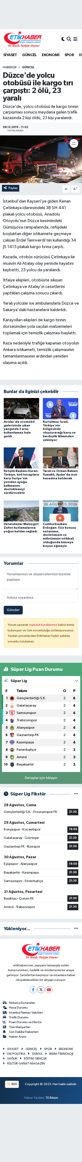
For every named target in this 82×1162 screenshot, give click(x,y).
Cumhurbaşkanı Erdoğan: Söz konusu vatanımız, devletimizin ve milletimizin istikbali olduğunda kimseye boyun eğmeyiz (59, 535)
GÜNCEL (29, 55)
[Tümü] (76, 929)
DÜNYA (37, 1053)
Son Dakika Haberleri (23, 1032)
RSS (14, 1084)
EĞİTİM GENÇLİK (35, 1058)
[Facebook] (33, 989)
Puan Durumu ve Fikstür (25, 1022)
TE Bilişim (51, 1097)
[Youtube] (48, 989)
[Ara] (69, 39)
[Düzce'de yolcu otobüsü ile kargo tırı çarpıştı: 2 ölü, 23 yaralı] (41, 159)
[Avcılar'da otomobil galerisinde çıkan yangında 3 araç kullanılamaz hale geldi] (21, 408)
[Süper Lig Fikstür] (76, 794)
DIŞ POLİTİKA (16, 1053)
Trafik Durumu (18, 1017)
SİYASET (10, 55)
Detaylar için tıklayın (41, 778)
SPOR (69, 55)
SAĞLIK (12, 1058)
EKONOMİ (50, 55)
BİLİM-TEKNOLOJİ (61, 1053)
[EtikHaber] (23, 39)
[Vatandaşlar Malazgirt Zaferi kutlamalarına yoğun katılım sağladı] (21, 511)
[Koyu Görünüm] (63, 39)
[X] (41, 989)
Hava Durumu (18, 1007)
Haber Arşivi (17, 1036)
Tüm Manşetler (19, 1027)
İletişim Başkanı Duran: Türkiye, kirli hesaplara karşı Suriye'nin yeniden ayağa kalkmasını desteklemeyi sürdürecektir (21, 482)
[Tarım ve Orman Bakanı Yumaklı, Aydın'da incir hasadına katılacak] (60, 458)
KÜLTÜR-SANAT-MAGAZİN (26, 1063)
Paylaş (13, 188)
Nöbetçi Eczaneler (22, 1002)
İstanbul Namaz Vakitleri (26, 1012)
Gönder (13, 610)
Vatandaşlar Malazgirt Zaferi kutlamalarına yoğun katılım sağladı (21, 528)
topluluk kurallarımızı (43, 624)
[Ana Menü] (75, 39)
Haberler (10, 67)
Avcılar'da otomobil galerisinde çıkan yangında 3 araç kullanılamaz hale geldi (19, 429)
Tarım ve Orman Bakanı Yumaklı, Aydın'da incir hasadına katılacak (60, 475)
